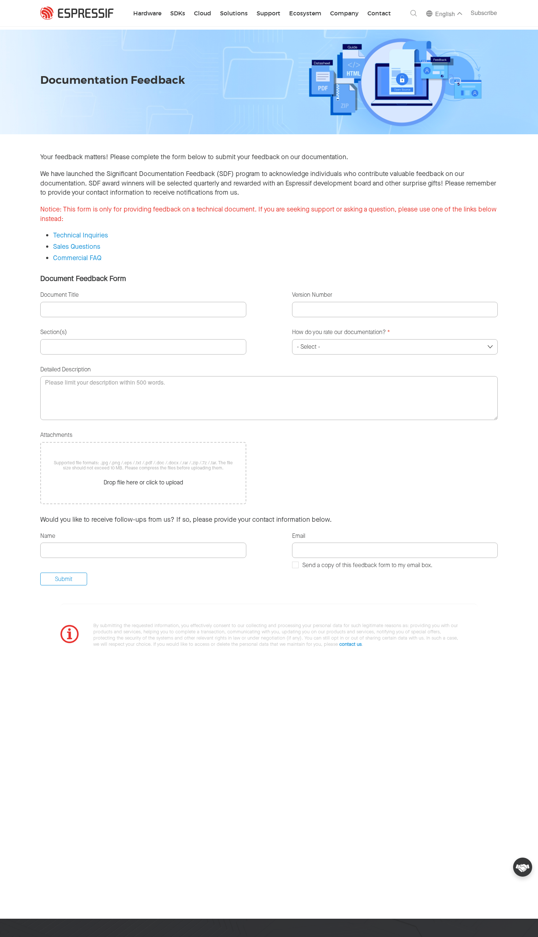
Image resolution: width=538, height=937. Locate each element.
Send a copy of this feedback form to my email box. (367, 565)
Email (298, 536)
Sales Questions (76, 246)
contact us (350, 644)
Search (414, 13)
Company (344, 14)
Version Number (312, 295)
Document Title (59, 295)
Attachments (56, 435)
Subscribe (484, 13)
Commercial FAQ (77, 258)
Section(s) (53, 332)
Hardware (147, 14)
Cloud (202, 14)
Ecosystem (305, 14)
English (445, 14)
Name (47, 536)
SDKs (177, 14)
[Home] (76, 13)
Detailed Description (65, 369)
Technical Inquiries (80, 235)
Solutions (234, 14)
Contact (379, 14)
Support (268, 14)
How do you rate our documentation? (341, 332)
